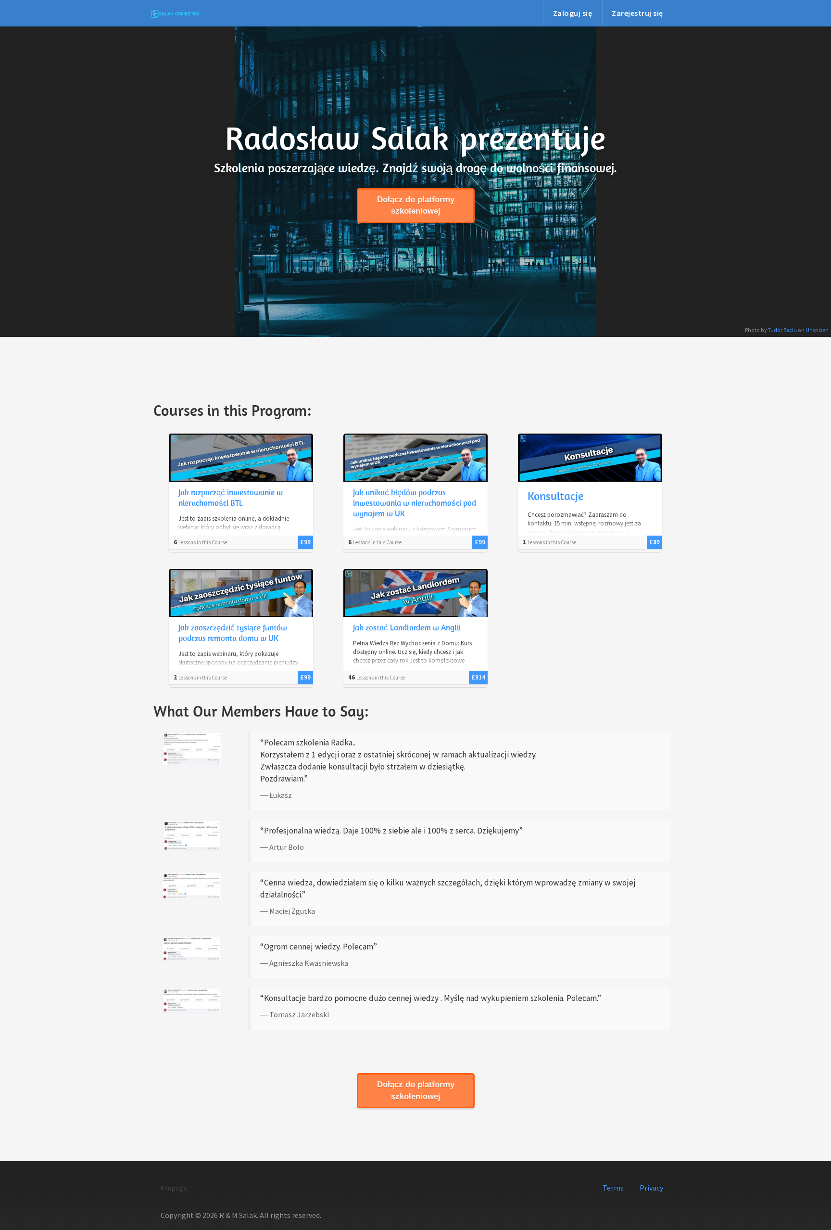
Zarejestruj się (637, 13)
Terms (613, 1187)
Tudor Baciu (782, 330)
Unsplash (817, 330)
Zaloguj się (572, 13)
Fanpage (174, 1188)
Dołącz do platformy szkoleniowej (415, 205)
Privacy (651, 1187)
